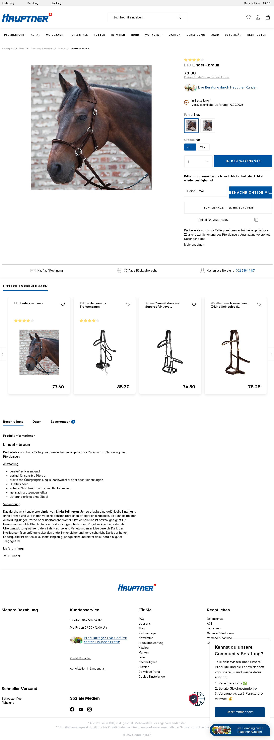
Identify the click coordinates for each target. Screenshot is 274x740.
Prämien (144, 667)
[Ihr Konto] (258, 17)
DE (268, 3)
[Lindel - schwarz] (35, 308)
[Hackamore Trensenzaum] (105, 352)
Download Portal (149, 671)
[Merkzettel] (248, 17)
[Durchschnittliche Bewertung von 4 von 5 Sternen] (195, 60)
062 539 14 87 (245, 270)
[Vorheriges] (3, 354)
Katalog (144, 647)
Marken (144, 652)
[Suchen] (181, 17)
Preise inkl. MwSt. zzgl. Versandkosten (206, 77)
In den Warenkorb (243, 161)
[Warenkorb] (268, 17)
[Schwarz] (207, 125)
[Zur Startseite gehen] (27, 17)
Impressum (214, 628)
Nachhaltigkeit (148, 662)
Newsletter (146, 638)
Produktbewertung (151, 642)
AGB (210, 623)
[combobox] (141, 17)
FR (264, 3)
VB (188, 147)
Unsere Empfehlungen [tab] (25, 286)
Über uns (145, 623)
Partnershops (147, 633)
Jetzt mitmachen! (240, 712)
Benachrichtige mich (250, 192)
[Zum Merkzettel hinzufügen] (63, 304)
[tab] (13, 421)
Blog (142, 628)
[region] (91, 127)
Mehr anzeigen (194, 244)
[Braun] (191, 125)
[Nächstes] (271, 354)
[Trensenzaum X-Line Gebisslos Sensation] (236, 352)
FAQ (141, 618)
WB (202, 147)
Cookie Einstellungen (152, 676)
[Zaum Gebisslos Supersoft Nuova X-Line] (170, 352)
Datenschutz (215, 618)
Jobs (142, 657)
